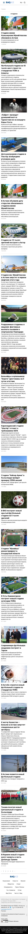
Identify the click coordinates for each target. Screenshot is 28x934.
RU (21, 2)
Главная (3, 9)
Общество (11, 884)
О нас (19, 890)
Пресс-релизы (19, 887)
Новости (15, 881)
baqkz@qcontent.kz (6, 909)
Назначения (6, 881)
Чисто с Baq (18, 893)
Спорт (18, 884)
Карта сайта (4, 918)
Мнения (23, 881)
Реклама (3, 911)
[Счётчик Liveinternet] (4, 921)
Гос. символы (11, 890)
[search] (24, 2)
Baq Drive (9, 893)
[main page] (12, 2)
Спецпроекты (8, 887)
